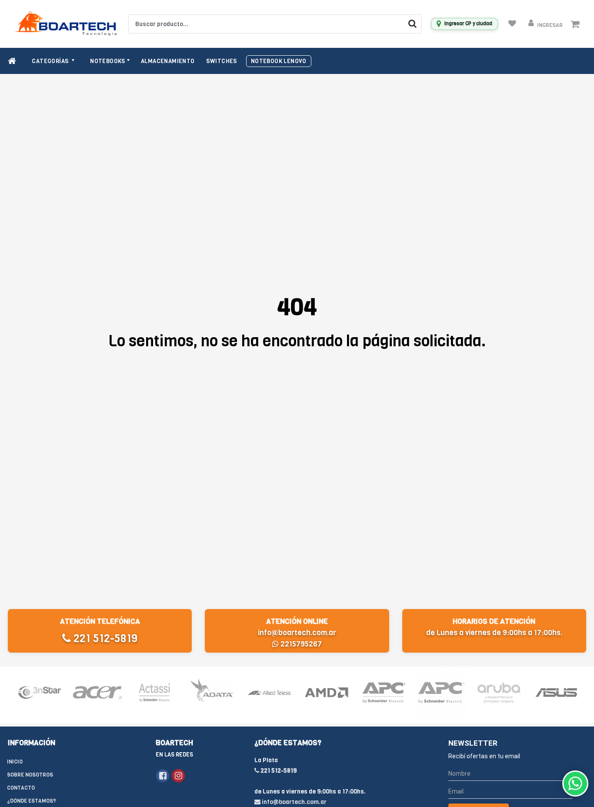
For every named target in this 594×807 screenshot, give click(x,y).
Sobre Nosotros (30, 774)
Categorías (51, 61)
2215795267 (300, 644)
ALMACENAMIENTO (168, 61)
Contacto (21, 787)
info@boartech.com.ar (297, 633)
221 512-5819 (104, 638)
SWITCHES (221, 61)
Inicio (15, 761)
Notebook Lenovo (279, 61)
